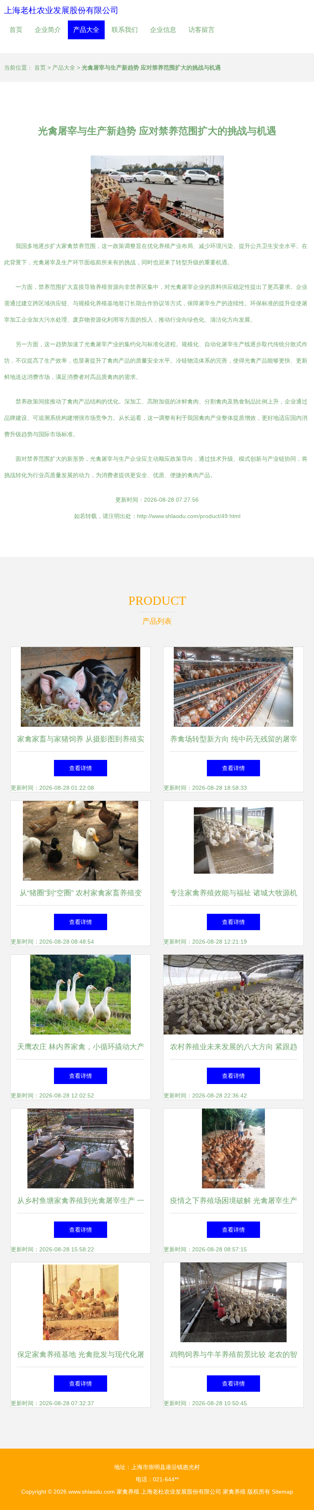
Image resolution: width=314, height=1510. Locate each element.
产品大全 (86, 29)
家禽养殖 (128, 1491)
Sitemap (282, 1491)
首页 (15, 29)
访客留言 (201, 29)
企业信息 (163, 29)
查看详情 (80, 768)
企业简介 (48, 29)
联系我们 (125, 29)
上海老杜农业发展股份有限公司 (61, 10)
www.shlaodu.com (91, 1491)
